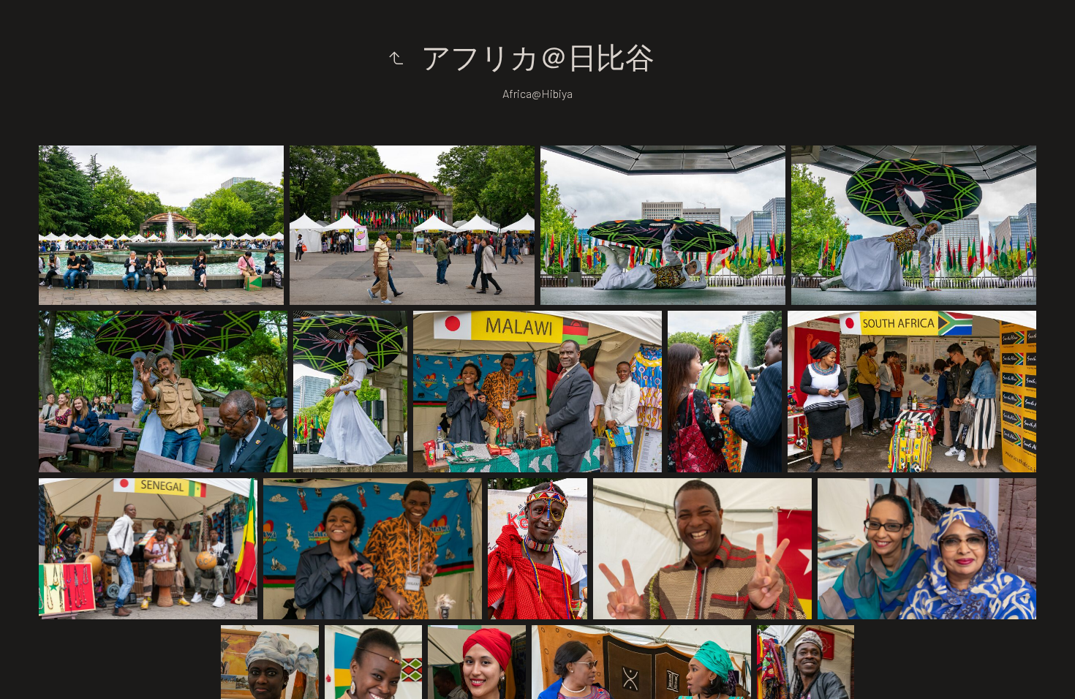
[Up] (395, 57)
